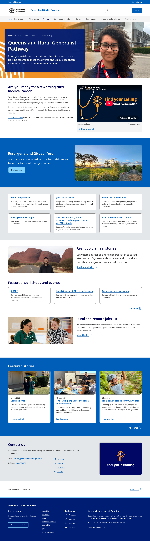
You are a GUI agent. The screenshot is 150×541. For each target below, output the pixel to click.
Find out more (16, 170)
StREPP (14, 291)
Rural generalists (17, 419)
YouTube (60, 471)
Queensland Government (97, 527)
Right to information (49, 522)
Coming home (18, 400)
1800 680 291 (21, 463)
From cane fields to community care (120, 400)
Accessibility (46, 525)
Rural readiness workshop (115, 291)
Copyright (45, 511)
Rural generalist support (23, 217)
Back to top (134, 489)
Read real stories (85, 267)
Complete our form (15, 117)
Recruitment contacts (18, 525)
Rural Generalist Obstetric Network (74, 291)
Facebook (60, 459)
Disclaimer (45, 514)
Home (10, 35)
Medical (18, 35)
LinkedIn (60, 463)
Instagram (60, 467)
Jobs (43, 529)
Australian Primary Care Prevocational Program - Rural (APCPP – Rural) (71, 220)
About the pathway (20, 197)
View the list (83, 335)
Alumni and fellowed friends (116, 217)
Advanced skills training (114, 197)
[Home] (10, 19)
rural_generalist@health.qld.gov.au (28, 459)
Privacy (44, 518)
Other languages (48, 532)
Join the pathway (65, 197)
